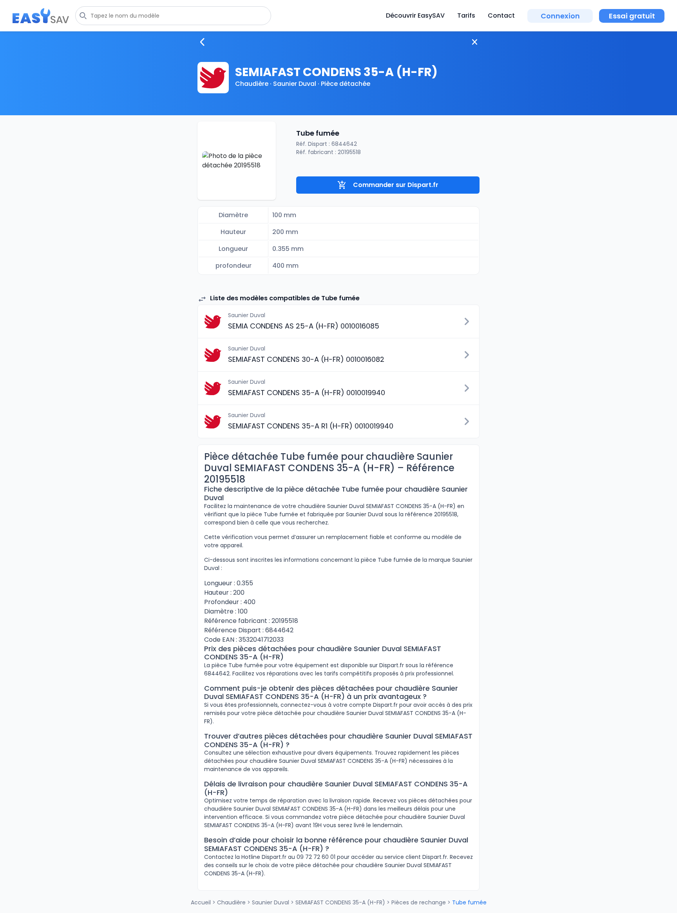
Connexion (560, 16)
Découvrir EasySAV (415, 15)
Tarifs (466, 15)
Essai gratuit (632, 16)
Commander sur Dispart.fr (395, 184)
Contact (501, 15)
